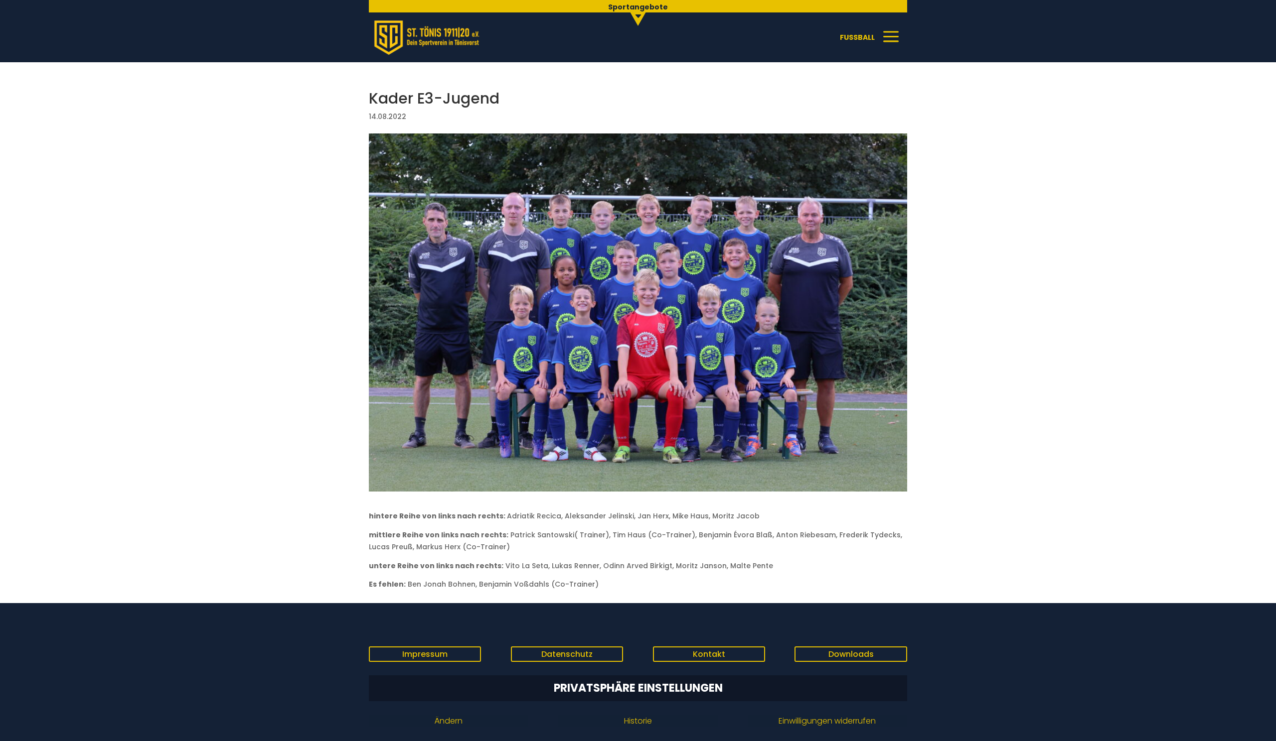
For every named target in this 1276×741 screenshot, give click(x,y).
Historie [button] (638, 721)
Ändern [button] (449, 721)
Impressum (425, 654)
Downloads (851, 654)
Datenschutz (567, 654)
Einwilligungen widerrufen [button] (827, 721)
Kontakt (709, 654)
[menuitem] (638, 12)
